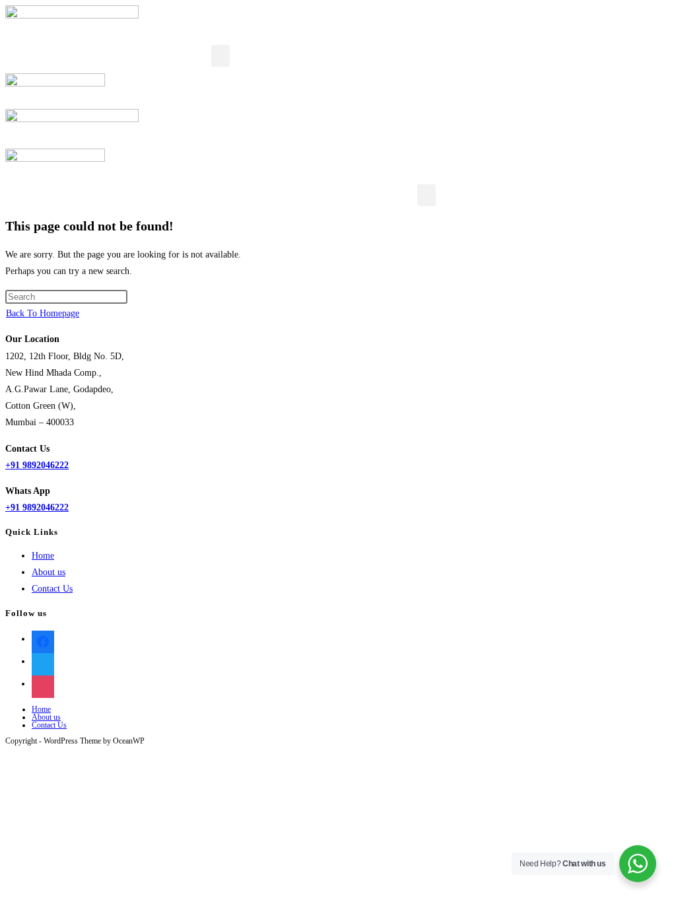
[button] (220, 56)
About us (48, 572)
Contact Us (52, 589)
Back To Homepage (42, 313)
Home (43, 556)
